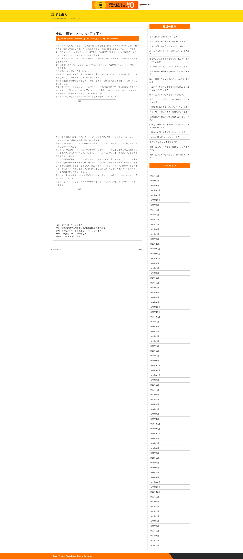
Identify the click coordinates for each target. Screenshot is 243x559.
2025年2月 (154, 239)
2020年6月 (154, 511)
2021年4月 (154, 462)
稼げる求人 (59, 14)
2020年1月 (154, 535)
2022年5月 (154, 399)
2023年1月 (154, 360)
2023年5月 (154, 341)
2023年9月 (154, 321)
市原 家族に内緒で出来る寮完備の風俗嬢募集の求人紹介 (80, 228)
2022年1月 (154, 419)
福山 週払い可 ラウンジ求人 (69, 225)
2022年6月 (154, 394)
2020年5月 (154, 516)
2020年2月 (154, 530)
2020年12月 (154, 482)
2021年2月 (154, 472)
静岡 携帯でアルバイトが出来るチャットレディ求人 (78, 230)
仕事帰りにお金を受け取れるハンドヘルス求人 (169, 107)
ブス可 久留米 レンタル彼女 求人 (163, 142)
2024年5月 (154, 282)
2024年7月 (154, 273)
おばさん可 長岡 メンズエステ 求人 (164, 137)
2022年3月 (154, 409)
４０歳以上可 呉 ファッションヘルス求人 (168, 66)
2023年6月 (154, 336)
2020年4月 (154, 521)
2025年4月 (154, 229)
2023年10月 (154, 316)
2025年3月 (154, 234)
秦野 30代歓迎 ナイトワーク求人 (71, 233)
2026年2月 (154, 180)
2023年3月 (154, 351)
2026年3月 (154, 175)
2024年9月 (154, 263)
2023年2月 (154, 355)
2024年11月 (154, 253)
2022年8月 (154, 385)
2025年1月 (154, 244)
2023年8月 (154, 326)
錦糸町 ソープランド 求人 (68, 236)
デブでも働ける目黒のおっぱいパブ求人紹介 (168, 41)
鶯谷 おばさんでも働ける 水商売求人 (166, 94)
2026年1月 (154, 185)
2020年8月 (154, 501)
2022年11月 (154, 370)
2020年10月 (154, 492)
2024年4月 (154, 287)
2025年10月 (154, 200)
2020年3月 (154, 526)
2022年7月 (154, 389)
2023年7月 (154, 331)
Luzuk (89, 556)
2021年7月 (154, 448)
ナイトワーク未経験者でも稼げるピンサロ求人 (169, 112)
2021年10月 (154, 433)
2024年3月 (154, 292)
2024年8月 (154, 268)
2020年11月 (154, 487)
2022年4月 (154, 404)
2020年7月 (154, 506)
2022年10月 (154, 375)
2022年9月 (154, 380)
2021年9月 (154, 438)
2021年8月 (154, 443)
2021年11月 (154, 428)
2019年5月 (154, 545)
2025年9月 (154, 205)
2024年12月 (154, 248)
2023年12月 (154, 307)
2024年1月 (154, 302)
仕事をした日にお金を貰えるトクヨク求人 (167, 132)
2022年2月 (154, 414)
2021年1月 (154, 477)
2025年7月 (154, 214)
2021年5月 (154, 458)
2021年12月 (154, 423)
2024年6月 (154, 278)
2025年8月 (154, 209)
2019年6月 (154, 540)
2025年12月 (154, 190)
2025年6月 (154, 219)
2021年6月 (154, 453)
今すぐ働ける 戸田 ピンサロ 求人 (163, 36)
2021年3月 (154, 467)
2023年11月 (154, 312)
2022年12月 (154, 365)
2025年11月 (154, 195)
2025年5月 (154, 224)
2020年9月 (154, 496)
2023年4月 (154, 346)
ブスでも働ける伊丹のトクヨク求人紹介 (166, 46)
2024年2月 (154, 297)
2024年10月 (154, 258)
